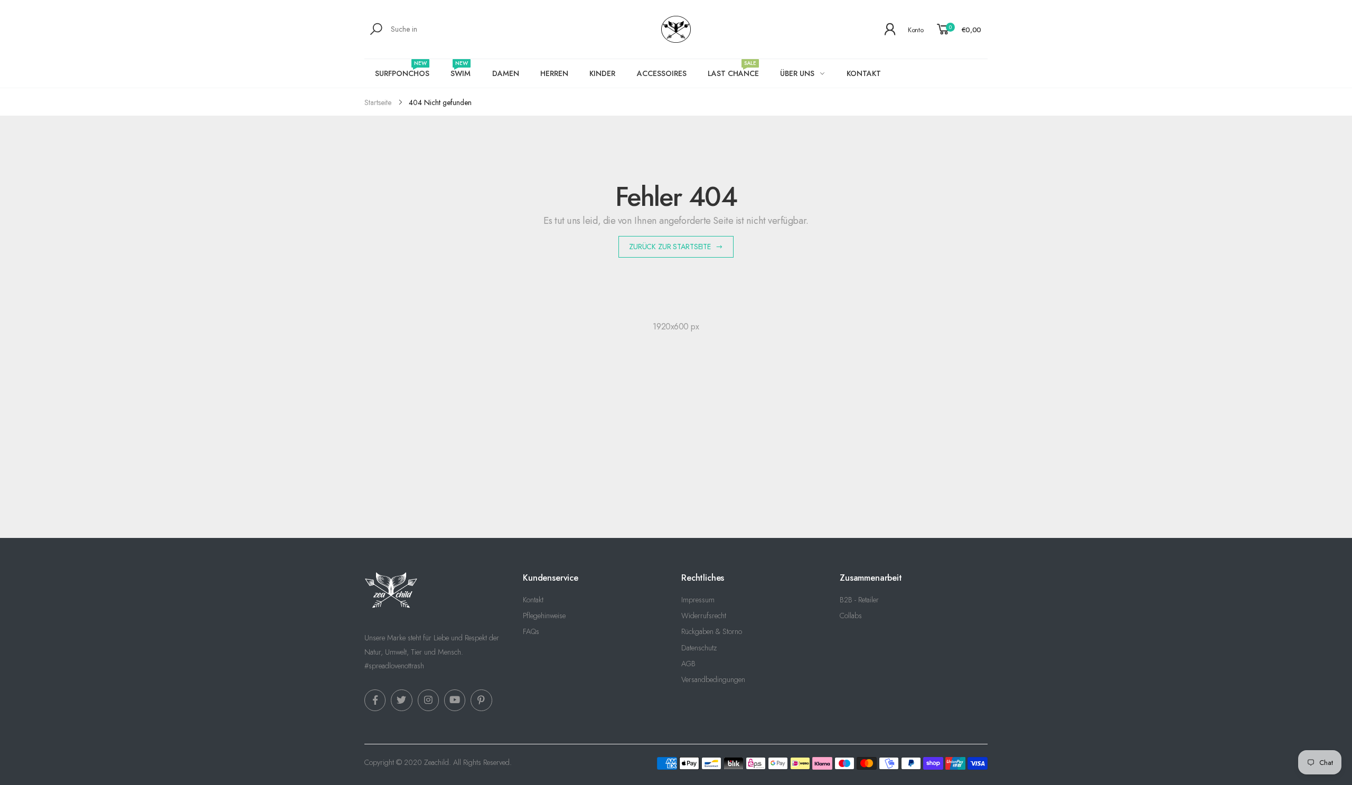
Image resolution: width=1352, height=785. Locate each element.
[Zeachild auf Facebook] (375, 700)
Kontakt (533, 599)
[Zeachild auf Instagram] (428, 700)
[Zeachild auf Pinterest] (481, 700)
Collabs (851, 615)
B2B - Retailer (859, 599)
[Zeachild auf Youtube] (454, 700)
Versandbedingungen (713, 679)
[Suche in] (377, 29)
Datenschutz (699, 647)
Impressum (698, 599)
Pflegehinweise (544, 615)
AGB (688, 663)
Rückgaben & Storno (711, 631)
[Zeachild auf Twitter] (401, 700)
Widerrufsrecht (703, 615)
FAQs (531, 631)
